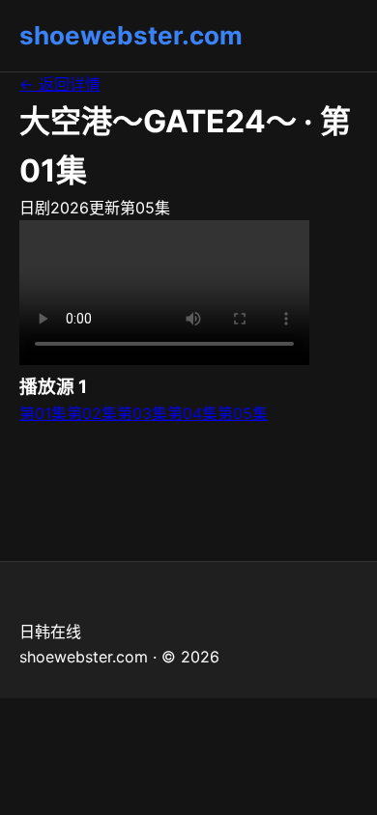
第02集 (92, 413)
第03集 (142, 413)
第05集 (243, 413)
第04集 (192, 413)
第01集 (43, 413)
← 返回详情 (60, 84)
